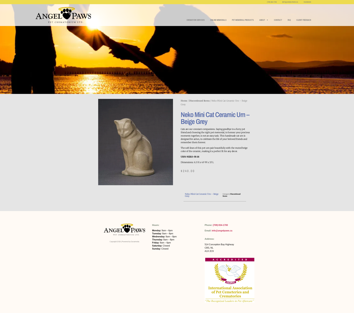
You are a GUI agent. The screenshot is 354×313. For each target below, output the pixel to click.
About (262, 20)
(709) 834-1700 (272, 2)
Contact (278, 20)
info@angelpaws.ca (290, 2)
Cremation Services (196, 20)
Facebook (307, 2)
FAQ (289, 20)
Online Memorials (218, 20)
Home (184, 100)
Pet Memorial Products (243, 20)
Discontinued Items (199, 100)
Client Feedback (303, 20)
